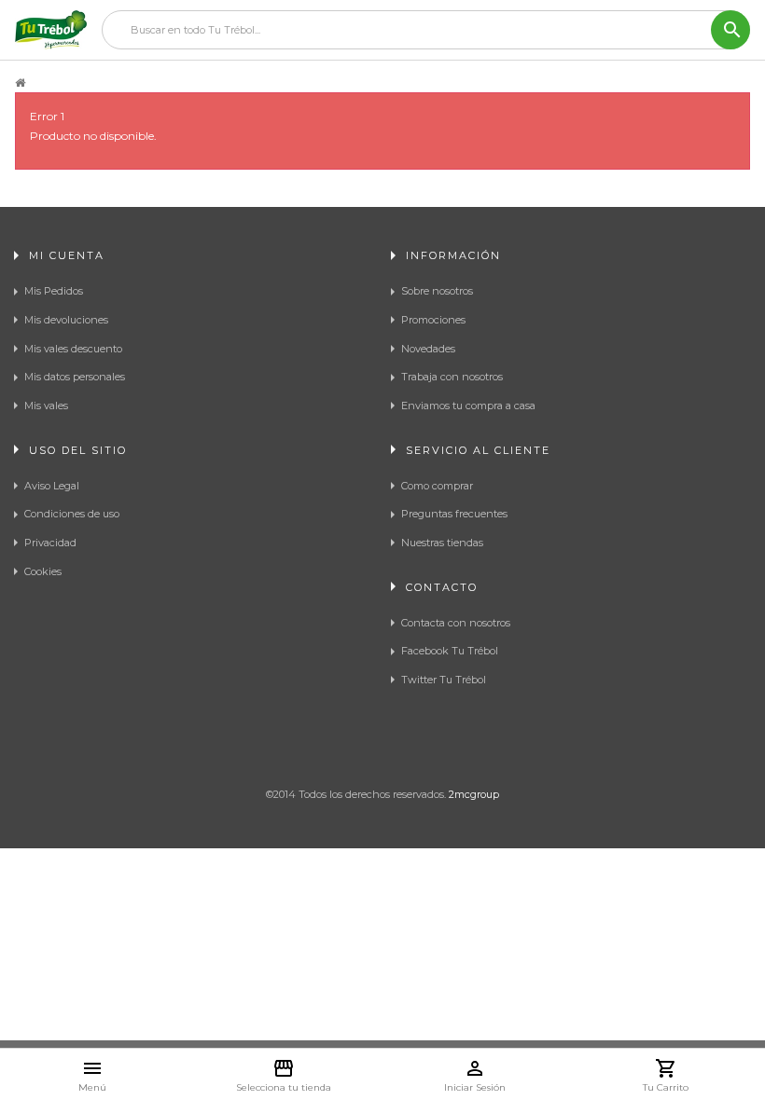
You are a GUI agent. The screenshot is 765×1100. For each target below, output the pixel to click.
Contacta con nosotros (455, 622)
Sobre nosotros (437, 290)
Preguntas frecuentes (454, 513)
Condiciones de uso (71, 513)
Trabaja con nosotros (452, 376)
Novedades (428, 348)
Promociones (433, 319)
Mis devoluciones (66, 319)
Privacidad (50, 542)
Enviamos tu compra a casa (468, 405)
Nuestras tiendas (442, 542)
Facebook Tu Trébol (449, 650)
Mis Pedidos (53, 290)
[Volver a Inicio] (20, 83)
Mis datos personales (74, 376)
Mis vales (46, 405)
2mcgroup (474, 794)
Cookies (43, 571)
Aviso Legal (51, 485)
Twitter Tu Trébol (443, 679)
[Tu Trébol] (51, 29)
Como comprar (437, 485)
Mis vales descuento (73, 348)
